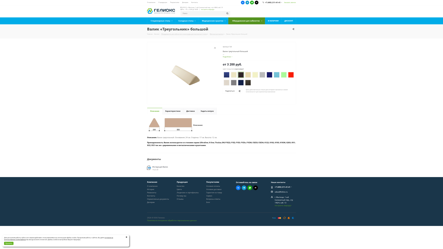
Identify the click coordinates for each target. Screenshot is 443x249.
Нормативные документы (158, 199)
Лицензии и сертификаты (188, 192)
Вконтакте (243, 2)
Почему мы (181, 196)
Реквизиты (151, 192)
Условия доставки (214, 189)
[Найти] (227, 13)
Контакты (151, 196)
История (150, 189)
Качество (180, 186)
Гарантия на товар (214, 192)
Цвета (179, 189)
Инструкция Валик (160, 167)
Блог (208, 202)
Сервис (209, 196)
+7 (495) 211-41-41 (282, 187)
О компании (152, 186)
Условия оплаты (213, 186)
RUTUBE (256, 2)
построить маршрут (207, 9)
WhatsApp (252, 2)
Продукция (182, 182)
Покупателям (212, 182)
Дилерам (151, 202)
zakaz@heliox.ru (281, 192)
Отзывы (180, 199)
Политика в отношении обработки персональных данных (172, 220)
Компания (152, 182)
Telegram (247, 2)
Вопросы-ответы (213, 199)
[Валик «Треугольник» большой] (184, 74)
